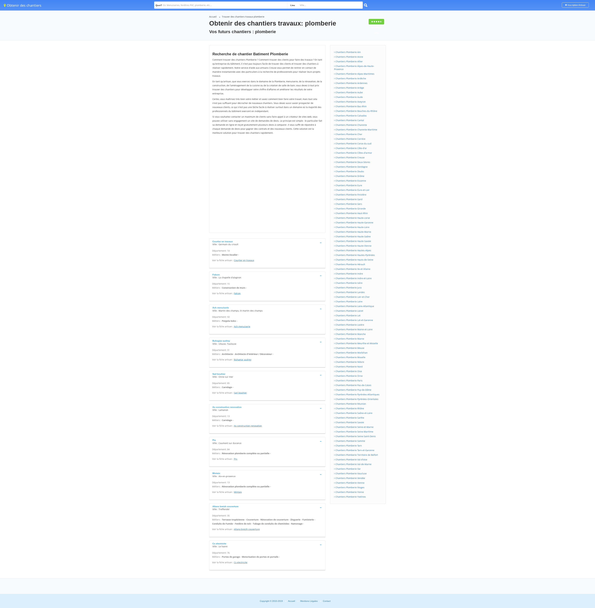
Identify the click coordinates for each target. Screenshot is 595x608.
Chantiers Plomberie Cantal (349, 120)
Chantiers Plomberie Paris (348, 380)
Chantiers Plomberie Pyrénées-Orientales (356, 399)
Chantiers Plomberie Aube (349, 92)
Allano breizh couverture (247, 529)
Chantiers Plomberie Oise (348, 371)
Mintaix (238, 492)
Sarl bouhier (240, 392)
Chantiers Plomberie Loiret (349, 310)
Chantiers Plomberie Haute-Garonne (354, 222)
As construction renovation (248, 425)
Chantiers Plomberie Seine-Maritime (354, 431)
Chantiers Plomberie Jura (348, 287)
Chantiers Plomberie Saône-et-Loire (353, 413)
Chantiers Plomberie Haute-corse (352, 217)
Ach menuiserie (242, 326)
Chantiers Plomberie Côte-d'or (351, 148)
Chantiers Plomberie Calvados (351, 115)
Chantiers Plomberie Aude (349, 97)
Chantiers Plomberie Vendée (350, 478)
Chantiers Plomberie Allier (349, 61)
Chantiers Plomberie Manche (350, 334)
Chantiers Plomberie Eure (348, 185)
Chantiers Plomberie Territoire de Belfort (356, 454)
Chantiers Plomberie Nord (349, 366)
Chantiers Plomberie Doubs (349, 171)
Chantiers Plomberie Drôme (349, 176)
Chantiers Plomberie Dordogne (351, 166)
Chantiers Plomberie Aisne (349, 56)
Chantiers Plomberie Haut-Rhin (351, 213)
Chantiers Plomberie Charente (351, 124)
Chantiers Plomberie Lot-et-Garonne (354, 320)
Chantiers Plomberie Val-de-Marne (353, 464)
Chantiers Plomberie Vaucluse (351, 473)
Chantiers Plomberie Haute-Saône (353, 236)
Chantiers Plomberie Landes (350, 292)
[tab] (267, 242)
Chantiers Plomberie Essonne (350, 180)
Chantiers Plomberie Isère (348, 282)
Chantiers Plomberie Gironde (350, 208)
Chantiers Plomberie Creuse (350, 157)
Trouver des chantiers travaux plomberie (243, 16)
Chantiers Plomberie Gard (348, 199)
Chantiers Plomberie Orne (349, 375)
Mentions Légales (309, 601)
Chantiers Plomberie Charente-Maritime (356, 129)
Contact (327, 601)
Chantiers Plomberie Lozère (349, 324)
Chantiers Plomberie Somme (350, 440)
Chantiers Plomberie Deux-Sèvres (352, 162)
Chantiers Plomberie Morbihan (351, 352)
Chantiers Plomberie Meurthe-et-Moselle (356, 343)
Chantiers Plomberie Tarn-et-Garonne (354, 450)
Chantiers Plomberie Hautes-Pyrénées (355, 255)
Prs (235, 458)
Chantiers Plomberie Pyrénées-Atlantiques (357, 394)
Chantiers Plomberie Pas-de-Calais (353, 385)
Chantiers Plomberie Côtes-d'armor (353, 152)
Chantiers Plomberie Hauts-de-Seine (354, 259)
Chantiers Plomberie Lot (347, 315)
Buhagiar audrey (242, 359)
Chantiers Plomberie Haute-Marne (353, 231)
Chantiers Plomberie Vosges (349, 487)
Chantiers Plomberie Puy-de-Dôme (353, 389)
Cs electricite (240, 562)
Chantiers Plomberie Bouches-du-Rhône (356, 111)
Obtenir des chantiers (23, 5)
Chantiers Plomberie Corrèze (350, 138)
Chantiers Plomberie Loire (348, 301)
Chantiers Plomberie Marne (349, 338)
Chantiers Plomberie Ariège (349, 87)
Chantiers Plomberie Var (348, 468)
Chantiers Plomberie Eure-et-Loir (352, 190)
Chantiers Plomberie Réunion (350, 403)
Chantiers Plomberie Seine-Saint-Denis (355, 436)
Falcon (237, 293)
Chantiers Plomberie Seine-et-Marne (354, 427)
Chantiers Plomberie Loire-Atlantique (354, 306)
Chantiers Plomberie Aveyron (350, 101)
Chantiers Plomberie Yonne (349, 492)
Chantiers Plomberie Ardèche (350, 78)
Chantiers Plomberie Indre (349, 273)
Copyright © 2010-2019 (271, 601)
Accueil (213, 16)
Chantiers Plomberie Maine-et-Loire (353, 329)
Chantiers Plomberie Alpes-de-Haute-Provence (354, 68)
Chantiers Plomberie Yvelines (350, 496)
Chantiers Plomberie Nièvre (349, 361)
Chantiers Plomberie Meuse (349, 348)
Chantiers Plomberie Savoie (349, 422)
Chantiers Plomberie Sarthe (349, 417)
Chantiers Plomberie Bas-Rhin (351, 106)
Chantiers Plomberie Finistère (350, 194)
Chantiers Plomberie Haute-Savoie (353, 241)
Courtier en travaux (244, 260)
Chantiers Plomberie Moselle (350, 357)
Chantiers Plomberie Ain (348, 52)
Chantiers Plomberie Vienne (349, 482)
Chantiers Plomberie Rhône (349, 408)
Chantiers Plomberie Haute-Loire (352, 227)
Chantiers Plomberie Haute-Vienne (353, 245)
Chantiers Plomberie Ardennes (351, 83)
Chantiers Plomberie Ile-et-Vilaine (352, 269)
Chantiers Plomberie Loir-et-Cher (352, 296)
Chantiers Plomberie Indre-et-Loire (353, 278)
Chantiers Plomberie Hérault (350, 264)
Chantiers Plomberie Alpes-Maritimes (354, 73)
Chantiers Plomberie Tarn (348, 445)
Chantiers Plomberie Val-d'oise (351, 459)
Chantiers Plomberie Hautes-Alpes (353, 250)
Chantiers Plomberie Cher (348, 134)
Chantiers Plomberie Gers (348, 203)
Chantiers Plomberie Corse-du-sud (353, 143)
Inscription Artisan (576, 5)
